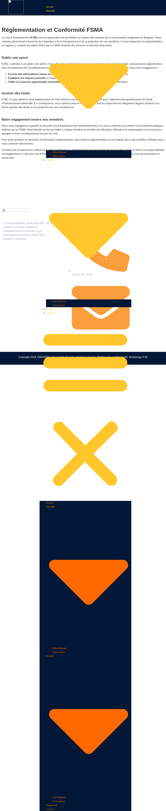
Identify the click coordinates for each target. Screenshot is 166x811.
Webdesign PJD (138, 357)
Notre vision (59, 156)
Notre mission (60, 152)
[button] (85, 408)
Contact (50, 313)
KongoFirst (51, 309)
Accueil (49, 7)
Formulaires (59, 305)
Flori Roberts (59, 301)
